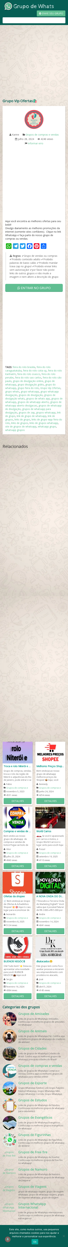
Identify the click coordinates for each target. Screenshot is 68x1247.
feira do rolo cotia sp (35, 370)
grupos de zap (27, 412)
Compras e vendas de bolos (18, 831)
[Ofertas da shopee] (18, 882)
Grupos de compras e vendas (42, 134)
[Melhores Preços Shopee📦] (50, 752)
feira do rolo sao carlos (28, 377)
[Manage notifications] (7, 1239)
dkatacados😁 (44, 961)
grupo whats (12, 391)
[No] (63, 1236)
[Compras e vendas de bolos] (18, 817)
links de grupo (22, 419)
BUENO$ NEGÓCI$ (14, 961)
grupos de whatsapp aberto (33, 402)
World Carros (43, 831)
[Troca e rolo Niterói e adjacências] (18, 752)
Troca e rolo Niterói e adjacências (18, 766)
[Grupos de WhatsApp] (29, 6)
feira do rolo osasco (28, 374)
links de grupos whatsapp (43, 423)
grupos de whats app (38, 398)
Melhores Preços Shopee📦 (50, 766)
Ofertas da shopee (14, 896)
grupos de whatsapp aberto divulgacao (33, 403)
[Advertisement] (34, 63)
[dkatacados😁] (50, 947)
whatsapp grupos (15, 430)
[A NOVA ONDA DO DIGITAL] (50, 882)
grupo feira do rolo (28, 388)
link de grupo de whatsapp (31, 416)
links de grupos (19, 423)
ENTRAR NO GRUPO (35, 288)
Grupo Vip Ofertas (50, 388)
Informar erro (35, 143)
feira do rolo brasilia (24, 367)
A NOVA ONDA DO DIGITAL (50, 896)
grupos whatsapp (46, 412)
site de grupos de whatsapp (20, 426)
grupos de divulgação (31, 395)
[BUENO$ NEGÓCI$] (18, 947)
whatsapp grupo (47, 426)
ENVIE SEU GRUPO (52, 13)
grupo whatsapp (30, 391)
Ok (34, 1241)
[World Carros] (50, 817)
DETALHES (18, 801)
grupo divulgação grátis (31, 384)
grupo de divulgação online (28, 381)
